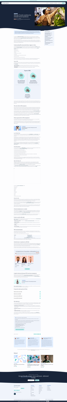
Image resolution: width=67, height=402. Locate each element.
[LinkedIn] (17, 390)
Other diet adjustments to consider (48, 37)
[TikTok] (19, 390)
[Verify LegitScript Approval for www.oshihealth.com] (15, 394)
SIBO (31, 393)
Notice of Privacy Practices (51, 400)
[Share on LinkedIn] (37, 334)
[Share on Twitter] (35, 334)
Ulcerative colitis (32, 394)
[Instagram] (16, 390)
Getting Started (49, 385)
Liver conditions (32, 392)
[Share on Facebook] (34, 334)
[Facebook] (14, 390)
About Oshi (40, 385)
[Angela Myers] (14, 19)
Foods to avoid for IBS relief (48, 38)
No (48, 401)
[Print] (38, 334)
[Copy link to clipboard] (40, 334)
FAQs (39, 393)
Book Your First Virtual (20, 329)
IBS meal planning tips (47, 39)
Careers (39, 392)
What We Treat (32, 385)
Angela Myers (20, 18)
